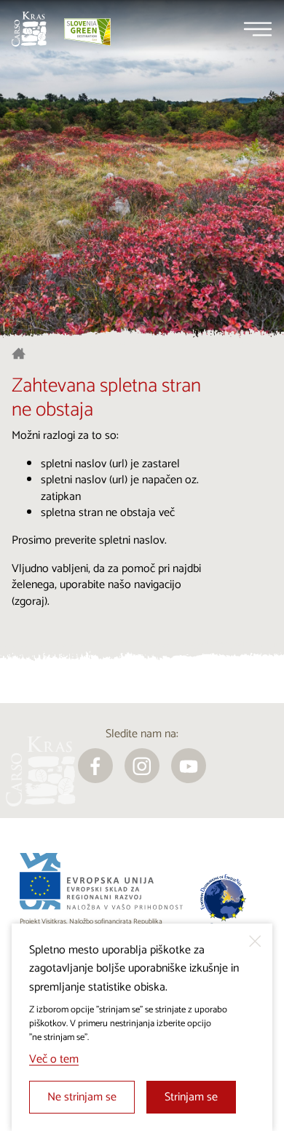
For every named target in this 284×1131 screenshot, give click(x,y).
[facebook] (95, 765)
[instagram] (142, 765)
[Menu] (257, 29)
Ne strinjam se (82, 1097)
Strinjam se (191, 1097)
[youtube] (188, 765)
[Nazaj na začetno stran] (29, 29)
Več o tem (54, 1059)
